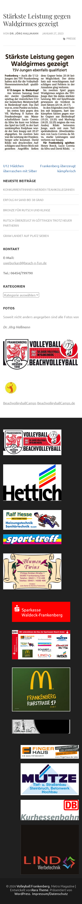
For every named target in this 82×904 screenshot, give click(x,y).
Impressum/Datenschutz (50, 894)
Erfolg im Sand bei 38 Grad (23, 200)
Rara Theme (40, 890)
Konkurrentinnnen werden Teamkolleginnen (38, 189)
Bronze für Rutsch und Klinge (26, 210)
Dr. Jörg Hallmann (24, 33)
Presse (71, 38)
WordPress (22, 894)
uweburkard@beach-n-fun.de (25, 263)
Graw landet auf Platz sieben (26, 236)
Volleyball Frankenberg (33, 886)
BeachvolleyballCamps (19, 403)
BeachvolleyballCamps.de (56, 403)
